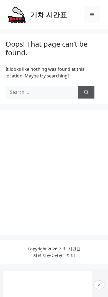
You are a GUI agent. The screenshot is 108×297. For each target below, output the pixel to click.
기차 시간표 (48, 14)
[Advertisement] (54, 172)
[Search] (86, 92)
